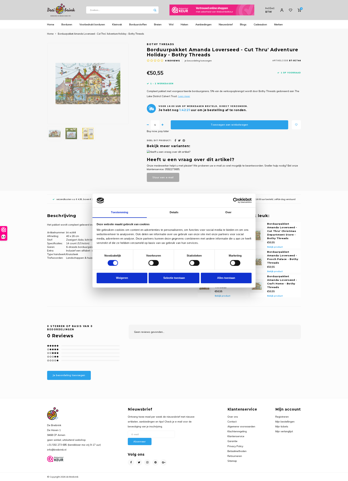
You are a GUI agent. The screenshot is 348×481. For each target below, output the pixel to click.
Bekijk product (275, 246)
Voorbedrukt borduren (92, 24)
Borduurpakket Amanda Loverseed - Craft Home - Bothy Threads (282, 282)
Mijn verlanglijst (284, 431)
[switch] (153, 263)
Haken (184, 24)
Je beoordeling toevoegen (198, 60)
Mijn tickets (281, 426)
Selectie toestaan (174, 278)
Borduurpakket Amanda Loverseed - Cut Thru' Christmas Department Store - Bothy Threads (282, 231)
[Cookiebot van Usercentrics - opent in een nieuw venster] (236, 200)
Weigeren (122, 278)
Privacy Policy (235, 446)
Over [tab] (228, 212)
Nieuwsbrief (226, 24)
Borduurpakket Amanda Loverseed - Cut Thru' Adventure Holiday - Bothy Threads (101, 33)
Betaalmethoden (236, 451)
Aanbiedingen (203, 24)
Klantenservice (235, 436)
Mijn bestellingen (285, 421)
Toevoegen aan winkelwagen (229, 124)
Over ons (232, 416)
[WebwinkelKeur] (211, 10)
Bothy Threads (160, 44)
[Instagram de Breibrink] (147, 462)
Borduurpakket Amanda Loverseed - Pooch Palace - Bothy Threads (282, 257)
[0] (299, 10)
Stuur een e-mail (163, 177)
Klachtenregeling (237, 431)
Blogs (243, 24)
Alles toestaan (226, 278)
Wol (171, 24)
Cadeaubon (260, 24)
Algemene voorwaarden (241, 426)
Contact (232, 421)
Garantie (232, 441)
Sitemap (232, 460)
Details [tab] (174, 212)
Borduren (66, 24)
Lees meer (184, 96)
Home (50, 24)
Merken (278, 24)
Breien (157, 24)
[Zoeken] (155, 10)
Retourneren (234, 455)
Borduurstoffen (138, 24)
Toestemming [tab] (119, 212)
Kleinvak (117, 24)
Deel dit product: (159, 140)
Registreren (282, 416)
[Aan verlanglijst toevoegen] (296, 124)
